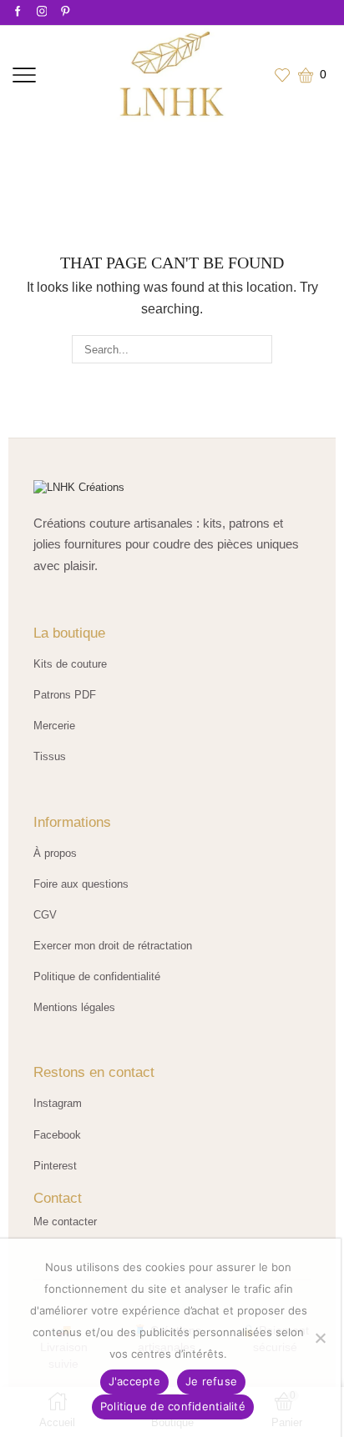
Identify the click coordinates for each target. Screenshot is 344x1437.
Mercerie (54, 725)
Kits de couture (70, 664)
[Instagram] (42, 12)
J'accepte (134, 1381)
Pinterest (55, 1165)
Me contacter (65, 1221)
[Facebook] (18, 12)
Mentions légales (74, 1007)
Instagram (57, 1103)
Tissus (49, 756)
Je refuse (211, 1381)
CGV (45, 915)
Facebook (57, 1135)
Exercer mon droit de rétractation (112, 945)
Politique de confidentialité (96, 976)
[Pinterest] (65, 12)
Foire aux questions (81, 884)
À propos (55, 853)
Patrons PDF (64, 694)
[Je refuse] (319, 1337)
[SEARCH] (258, 349)
